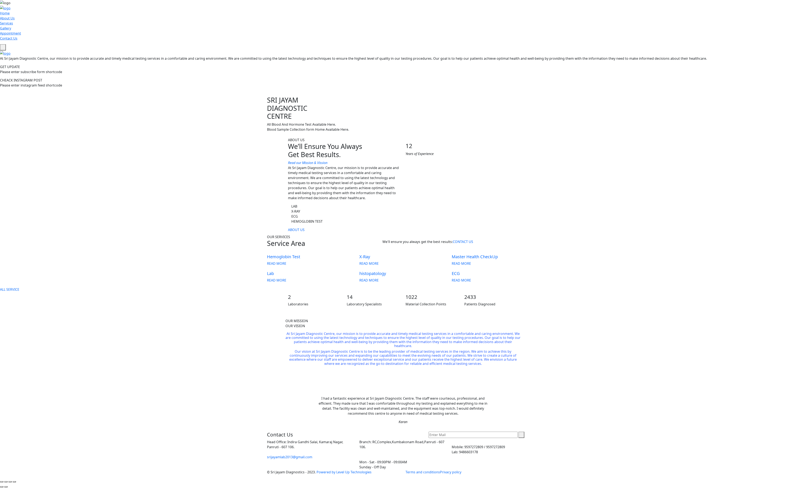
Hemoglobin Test (283, 256)
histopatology (372, 273)
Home (5, 13)
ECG (456, 273)
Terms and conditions (423, 472)
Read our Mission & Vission (308, 162)
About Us (7, 18)
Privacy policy (450, 472)
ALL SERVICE (9, 289)
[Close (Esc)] (1, 481)
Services (6, 23)
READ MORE (276, 263)
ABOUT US (296, 229)
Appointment (10, 33)
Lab (270, 273)
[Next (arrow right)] (6, 486)
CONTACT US (463, 241)
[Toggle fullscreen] (10, 481)
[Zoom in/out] (14, 481)
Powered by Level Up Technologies (344, 472)
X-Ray (364, 256)
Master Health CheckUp (475, 256)
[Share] (6, 481)
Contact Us (8, 38)
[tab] (403, 320)
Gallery (5, 28)
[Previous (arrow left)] (1, 486)
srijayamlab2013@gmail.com (289, 457)
